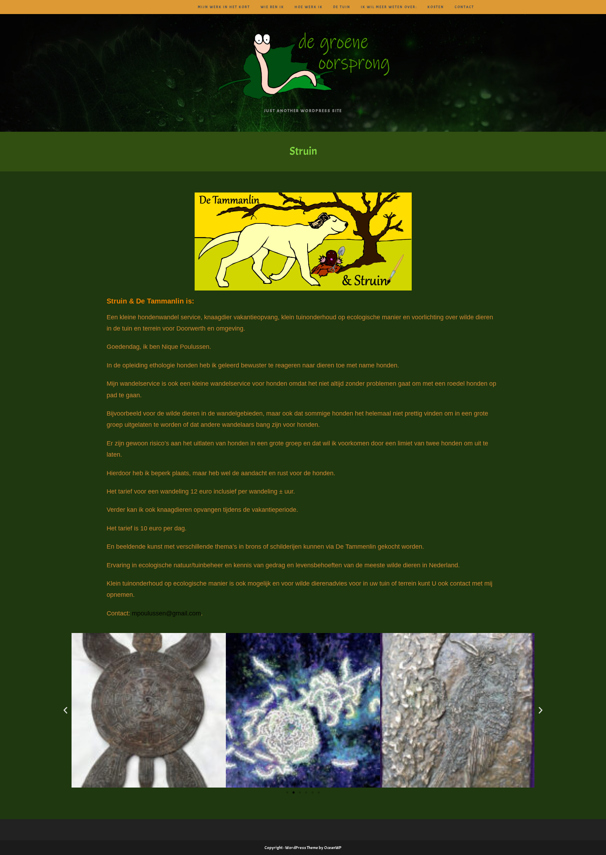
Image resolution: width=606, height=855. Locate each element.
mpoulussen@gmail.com (166, 613)
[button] (65, 710)
